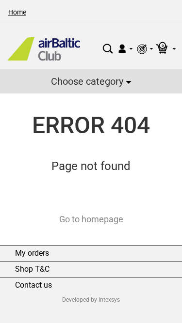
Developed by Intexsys (91, 299)
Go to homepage (91, 219)
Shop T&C (32, 269)
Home (17, 12)
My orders (32, 253)
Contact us (33, 285)
